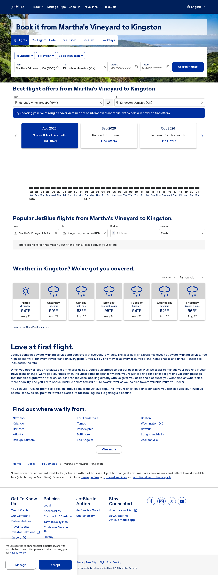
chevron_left (15, 135)
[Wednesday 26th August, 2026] (53, 188)
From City (91, 562)
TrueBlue (110, 7)
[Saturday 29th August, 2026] (70, 188)
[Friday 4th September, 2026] (103, 188)
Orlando (18, 423)
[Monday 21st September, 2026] (197, 188)
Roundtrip (23, 55)
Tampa (81, 423)
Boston (146, 418)
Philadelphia (85, 429)
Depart (114, 64)
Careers (18, 538)
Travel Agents (20, 526)
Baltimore (83, 434)
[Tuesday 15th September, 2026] (164, 188)
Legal (47, 505)
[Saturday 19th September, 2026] (186, 188)
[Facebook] (151, 501)
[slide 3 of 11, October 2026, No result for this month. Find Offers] (168, 135)
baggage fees (90, 477)
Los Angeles (85, 440)
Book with (164, 226)
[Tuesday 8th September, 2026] (125, 188)
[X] (172, 501)
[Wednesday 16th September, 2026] (169, 188)
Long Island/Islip (152, 434)
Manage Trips (56, 7)
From (18, 64)
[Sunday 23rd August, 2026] (36, 188)
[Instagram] (161, 501)
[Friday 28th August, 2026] (64, 188)
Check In (74, 7)
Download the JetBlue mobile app (122, 517)
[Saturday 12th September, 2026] (147, 188)
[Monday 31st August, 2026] (81, 188)
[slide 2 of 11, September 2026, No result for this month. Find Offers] (109, 135)
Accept (55, 565)
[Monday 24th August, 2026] (42, 188)
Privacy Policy (18, 552)
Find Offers (50, 141)
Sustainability (85, 515)
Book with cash (69, 55)
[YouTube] (182, 501)
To (64, 64)
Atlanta (18, 434)
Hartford (19, 429)
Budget (114, 226)
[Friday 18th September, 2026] (180, 188)
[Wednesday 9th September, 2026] (131, 188)
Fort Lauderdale (87, 418)
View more (109, 449)
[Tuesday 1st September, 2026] (86, 188)
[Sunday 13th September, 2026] (153, 188)
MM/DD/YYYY (121, 68)
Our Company (20, 515)
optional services (115, 477)
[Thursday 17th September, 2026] (175, 188)
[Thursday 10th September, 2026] (136, 188)
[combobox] (35, 68)
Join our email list (123, 510)
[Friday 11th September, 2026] (142, 188)
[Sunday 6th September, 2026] (114, 188)
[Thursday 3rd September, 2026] (97, 188)
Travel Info (92, 7)
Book (39, 7)
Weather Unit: (169, 277)
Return (145, 64)
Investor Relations (25, 532)
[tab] (20, 40)
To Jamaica (49, 463)
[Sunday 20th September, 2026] (191, 188)
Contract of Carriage (58, 516)
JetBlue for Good (88, 510)
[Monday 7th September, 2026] (120, 188)
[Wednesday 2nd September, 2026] (92, 188)
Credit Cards (19, 510)
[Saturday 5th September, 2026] (108, 188)
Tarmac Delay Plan (56, 522)
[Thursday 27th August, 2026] (59, 188)
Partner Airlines (21, 521)
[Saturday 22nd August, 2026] (31, 188)
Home (17, 463)
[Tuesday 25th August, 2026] (47, 188)
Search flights (188, 66)
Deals (31, 463)
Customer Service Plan (56, 529)
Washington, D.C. (152, 423)
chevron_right (202, 135)
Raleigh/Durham (24, 440)
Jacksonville (149, 440)
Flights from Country (110, 562)
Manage (20, 565)
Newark (146, 429)
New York (19, 418)
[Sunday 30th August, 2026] (75, 188)
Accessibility (52, 511)
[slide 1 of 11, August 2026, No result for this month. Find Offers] (49, 135)
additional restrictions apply (152, 477)
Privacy (48, 537)
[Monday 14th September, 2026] (158, 188)
